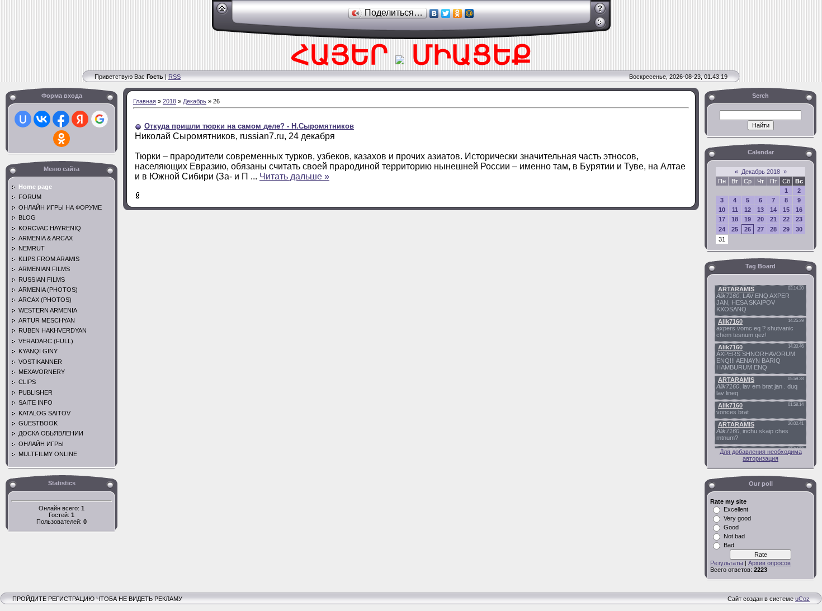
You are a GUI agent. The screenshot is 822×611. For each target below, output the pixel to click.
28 (773, 229)
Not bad (734, 536)
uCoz (802, 598)
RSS (174, 76)
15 (786, 209)
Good (731, 527)
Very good (737, 518)
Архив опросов (769, 563)
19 (747, 219)
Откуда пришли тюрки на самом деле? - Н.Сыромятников (249, 126)
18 (734, 219)
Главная (144, 101)
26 (747, 229)
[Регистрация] (600, 12)
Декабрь (194, 101)
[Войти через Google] (99, 119)
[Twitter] (446, 13)
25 (734, 229)
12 (747, 209)
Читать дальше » (294, 176)
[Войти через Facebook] (61, 119)
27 (760, 229)
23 (799, 219)
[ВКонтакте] (434, 13)
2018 (169, 101)
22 (786, 219)
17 (722, 219)
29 (786, 229)
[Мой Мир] (469, 13)
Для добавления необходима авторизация (761, 455)
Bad (729, 545)
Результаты (726, 563)
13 (760, 209)
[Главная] (222, 12)
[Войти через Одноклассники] (61, 138)
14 (773, 209)
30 (799, 229)
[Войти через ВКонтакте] (42, 119)
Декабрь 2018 (760, 171)
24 (722, 229)
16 (799, 209)
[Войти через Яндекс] (80, 119)
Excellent (736, 509)
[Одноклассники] (458, 13)
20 (760, 219)
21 (773, 219)
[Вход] (600, 26)
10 (722, 209)
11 (735, 209)
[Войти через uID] (23, 119)
